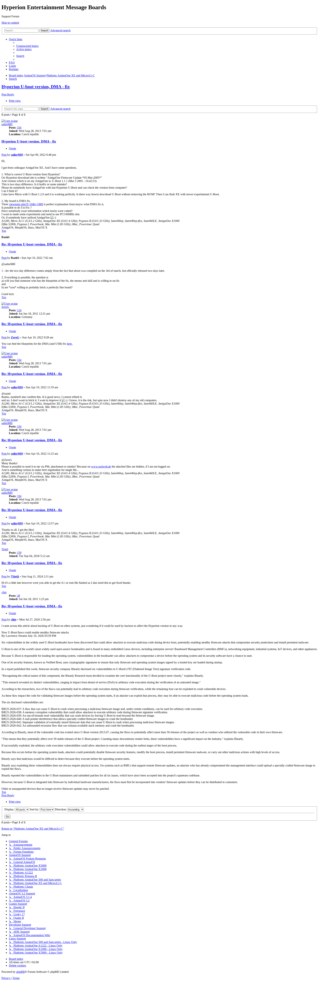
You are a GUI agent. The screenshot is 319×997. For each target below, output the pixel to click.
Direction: (61, 809)
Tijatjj (4, 549)
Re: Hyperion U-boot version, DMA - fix (31, 244)
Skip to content (10, 22)
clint (3, 592)
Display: (9, 809)
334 (19, 127)
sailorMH (7, 124)
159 (19, 552)
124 (19, 310)
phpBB (20, 971)
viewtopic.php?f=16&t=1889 (26, 204)
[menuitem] (27, 45)
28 (18, 595)
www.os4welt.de (101, 466)
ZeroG (5, 307)
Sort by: (35, 809)
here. (70, 343)
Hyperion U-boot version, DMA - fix (35, 86)
